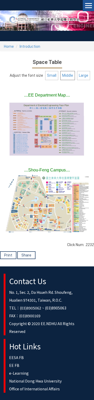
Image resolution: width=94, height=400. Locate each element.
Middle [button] (67, 75)
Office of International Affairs (34, 388)
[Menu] (88, 5)
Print (8, 255)
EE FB (14, 365)
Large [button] (83, 75)
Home (9, 46)
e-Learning (19, 373)
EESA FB (16, 357)
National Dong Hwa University (35, 381)
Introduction (30, 46)
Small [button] (51, 75)
